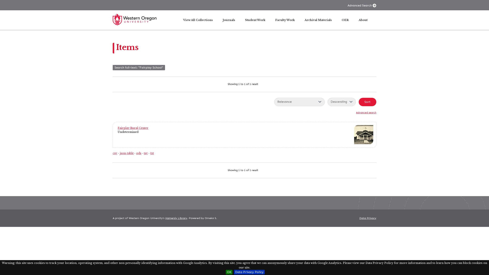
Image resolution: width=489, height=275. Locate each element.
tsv (146, 153)
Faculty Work (285, 20)
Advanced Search (359, 5)
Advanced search (366, 112)
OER (345, 20)
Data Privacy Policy (249, 272)
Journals (229, 20)
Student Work (255, 20)
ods (138, 153)
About (363, 20)
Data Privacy (367, 218)
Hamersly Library (176, 218)
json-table (127, 153)
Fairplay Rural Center (133, 128)
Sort (367, 102)
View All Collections (198, 20)
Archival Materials (318, 20)
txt (152, 153)
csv (115, 153)
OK (229, 272)
